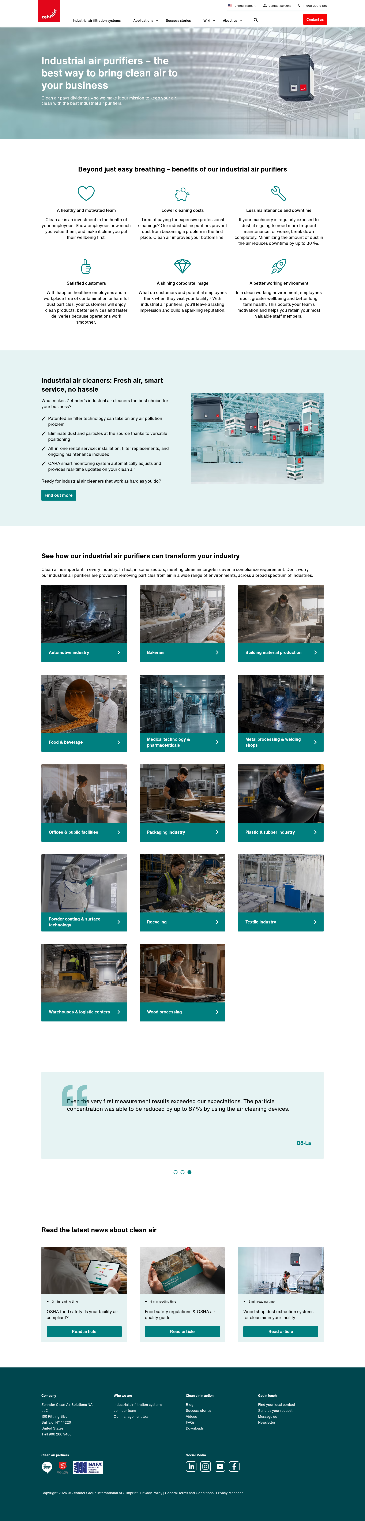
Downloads (195, 1428)
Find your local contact (276, 1404)
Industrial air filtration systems (97, 20)
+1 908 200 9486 (314, 5)
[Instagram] (207, 1470)
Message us (267, 1416)
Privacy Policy (151, 1492)
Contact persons (279, 5)
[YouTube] (221, 1470)
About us (230, 20)
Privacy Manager (229, 1492)
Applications (143, 20)
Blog (189, 1404)
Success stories (178, 20)
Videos (191, 1416)
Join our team (125, 1410)
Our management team (132, 1416)
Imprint (132, 1492)
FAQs (190, 1422)
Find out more (59, 495)
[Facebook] (235, 1470)
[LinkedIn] (192, 1470)
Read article (84, 1331)
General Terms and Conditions (189, 1492)
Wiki (206, 20)
